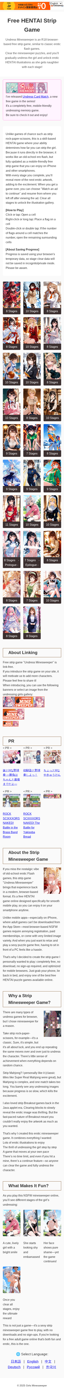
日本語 (16, 1361)
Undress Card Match (36, 96)
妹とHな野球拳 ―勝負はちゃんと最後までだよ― (11, 777)
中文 (48, 1361)
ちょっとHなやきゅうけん (52, 773)
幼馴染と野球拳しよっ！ (31, 773)
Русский (33, 1367)
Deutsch (14, 1367)
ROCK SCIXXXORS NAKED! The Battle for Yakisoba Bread (31, 825)
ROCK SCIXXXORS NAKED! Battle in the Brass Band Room (11, 825)
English (33, 1361)
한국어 (51, 1367)
